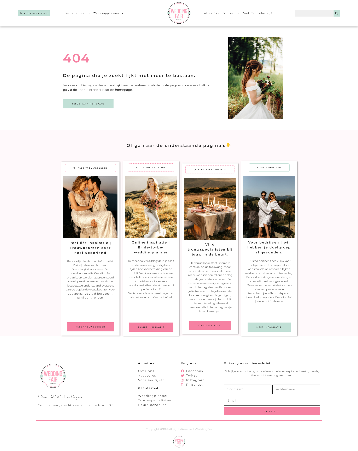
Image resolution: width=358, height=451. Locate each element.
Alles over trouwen (220, 13)
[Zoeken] (337, 13)
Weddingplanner (106, 13)
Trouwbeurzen (75, 13)
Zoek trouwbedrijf (257, 13)
